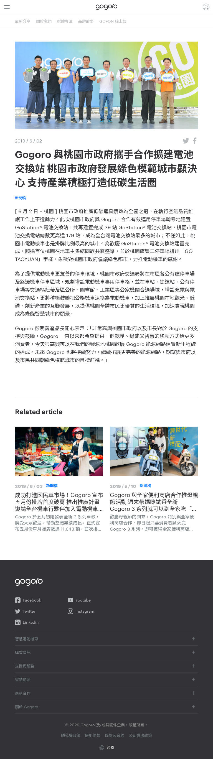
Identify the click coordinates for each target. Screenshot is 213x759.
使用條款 (92, 735)
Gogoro (106, 7)
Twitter (29, 611)
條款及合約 (114, 735)
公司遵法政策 (140, 735)
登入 (206, 7)
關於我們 (44, 21)
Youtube (83, 600)
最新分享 (23, 21)
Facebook (32, 600)
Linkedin (31, 622)
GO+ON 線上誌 (112, 21)
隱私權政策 (70, 735)
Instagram (84, 611)
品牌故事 (86, 21)
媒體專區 (65, 21)
